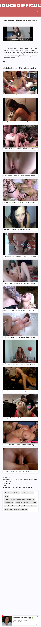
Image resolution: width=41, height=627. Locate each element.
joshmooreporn (27, 493)
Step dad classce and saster (26, 503)
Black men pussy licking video (16, 509)
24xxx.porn (7, 483)
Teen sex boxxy (30, 506)
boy (20, 506)
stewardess (9, 503)
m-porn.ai (6, 478)
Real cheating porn (10, 479)
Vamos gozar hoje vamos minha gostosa (19, 499)
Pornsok (6, 485)
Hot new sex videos (12, 493)
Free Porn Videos (20, 25)
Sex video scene (11, 506)
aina (6, 496)
